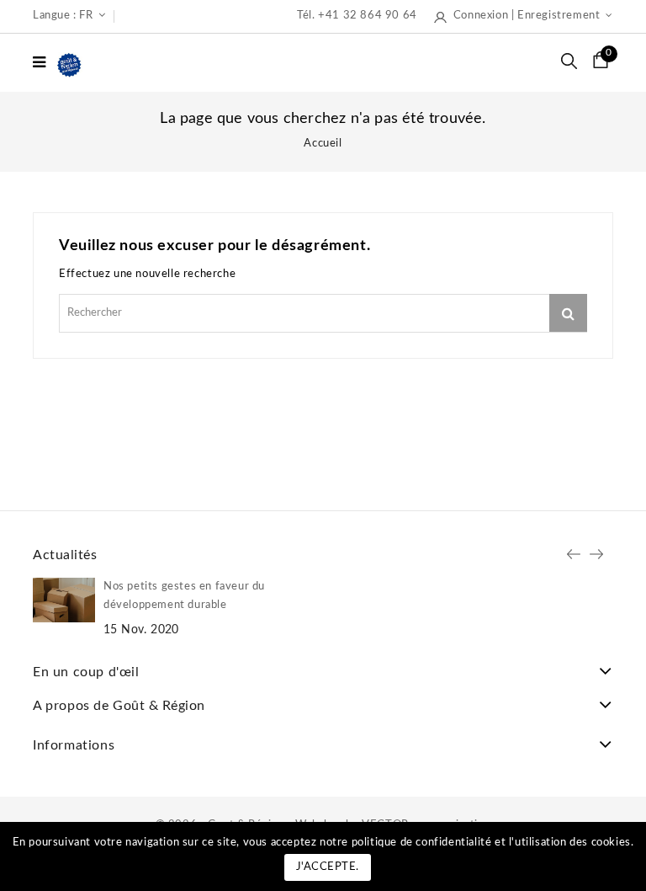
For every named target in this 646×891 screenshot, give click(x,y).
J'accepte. (327, 867)
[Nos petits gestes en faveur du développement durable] (64, 600)
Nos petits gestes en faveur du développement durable (184, 596)
